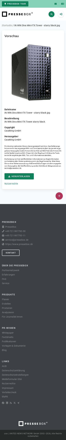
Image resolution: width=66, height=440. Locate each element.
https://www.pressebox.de (19, 244)
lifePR (5, 396)
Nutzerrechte (11, 183)
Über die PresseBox (15, 265)
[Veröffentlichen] (59, 196)
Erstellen (6, 303)
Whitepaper (8, 332)
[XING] (18, 403)
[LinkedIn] (7, 403)
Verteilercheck (9, 392)
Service (5, 283)
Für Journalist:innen (12, 316)
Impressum (7, 388)
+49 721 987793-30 (15, 231)
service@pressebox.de (12, 168)
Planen (5, 299)
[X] (14, 403)
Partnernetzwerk (10, 270)
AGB (4, 366)
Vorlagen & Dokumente (13, 345)
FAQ (4, 279)
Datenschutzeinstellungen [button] (15, 375)
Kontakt (11, 253)
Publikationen (9, 341)
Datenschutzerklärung (13, 370)
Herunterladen (21, 176)
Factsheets (7, 337)
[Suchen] (51, 14)
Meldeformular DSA (12, 379)
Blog (4, 350)
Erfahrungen (8, 274)
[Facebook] (3, 403)
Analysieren (8, 312)
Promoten (7, 308)
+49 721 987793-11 (15, 235)
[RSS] (11, 403)
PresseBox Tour (16, 4)
